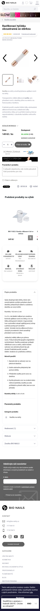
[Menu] (37, 3)
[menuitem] (8, 556)
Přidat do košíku (21, 145)
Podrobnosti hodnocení (29, 34)
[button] (4, 223)
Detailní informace (9, 126)
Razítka (4, 91)
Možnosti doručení (28, 138)
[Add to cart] (30, 237)
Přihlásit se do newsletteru (13, 495)
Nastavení (20, 598)
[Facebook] (4, 536)
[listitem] (21, 222)
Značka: (7, 39)
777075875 (11, 530)
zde (31, 592)
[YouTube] (15, 536)
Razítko (7, 316)
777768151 (11, 526)
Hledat (35, 9)
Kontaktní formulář (13, 544)
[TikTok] (22, 536)
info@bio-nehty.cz (13, 521)
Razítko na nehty (15, 417)
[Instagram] (10, 536)
